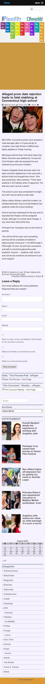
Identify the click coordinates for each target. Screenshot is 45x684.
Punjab (7, 630)
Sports (27, 27)
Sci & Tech (31, 29)
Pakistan (7, 27)
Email (4, 315)
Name (5, 306)
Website (5, 325)
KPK (6, 608)
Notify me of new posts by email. (15, 361)
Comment (6, 294)
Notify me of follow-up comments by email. (18, 351)
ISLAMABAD (10, 621)
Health (36, 27)
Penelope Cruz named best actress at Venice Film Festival (31, 449)
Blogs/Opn (8, 580)
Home (7, 2)
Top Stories (12, 30)
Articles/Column (11, 570)
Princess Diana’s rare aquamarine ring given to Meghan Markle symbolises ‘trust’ (32, 497)
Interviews (8, 603)
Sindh (6, 648)
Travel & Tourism (41, 32)
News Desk (23, 104)
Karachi (8, 653)
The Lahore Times (22, 682)
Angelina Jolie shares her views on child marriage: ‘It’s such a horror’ (32, 519)
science (7, 644)
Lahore (8, 635)
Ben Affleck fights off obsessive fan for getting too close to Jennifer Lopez (31, 474)
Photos (7, 625)
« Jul (4, 560)
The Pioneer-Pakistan (25, 679)
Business (22, 29)
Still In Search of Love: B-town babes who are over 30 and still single (21, 273)
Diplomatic (17, 29)
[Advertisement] (22, 66)
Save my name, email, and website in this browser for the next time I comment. (22, 340)
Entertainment (10, 594)
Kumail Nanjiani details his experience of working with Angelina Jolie (30, 428)
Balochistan (9, 575)
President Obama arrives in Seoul (27, 276)
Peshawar (9, 612)
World (2, 26)
